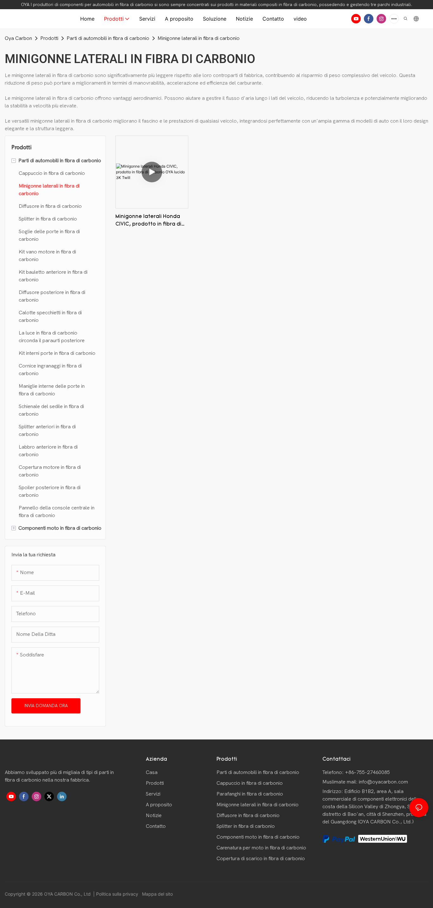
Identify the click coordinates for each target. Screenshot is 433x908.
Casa (152, 772)
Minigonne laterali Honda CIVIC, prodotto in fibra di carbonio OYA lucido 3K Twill (150, 221)
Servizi (153, 794)
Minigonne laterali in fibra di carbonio (199, 38)
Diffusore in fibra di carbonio (248, 815)
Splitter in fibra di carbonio (246, 826)
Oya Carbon (18, 38)
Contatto (156, 826)
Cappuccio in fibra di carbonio (250, 783)
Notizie (154, 815)
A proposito (159, 805)
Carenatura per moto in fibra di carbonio (261, 848)
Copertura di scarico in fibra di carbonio (261, 858)
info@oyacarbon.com (383, 782)
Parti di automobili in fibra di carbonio (108, 38)
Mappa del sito (157, 894)
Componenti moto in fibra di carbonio (258, 837)
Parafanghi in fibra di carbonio (250, 794)
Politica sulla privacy (117, 894)
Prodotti (49, 38)
